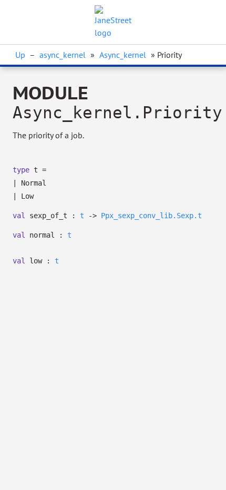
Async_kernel (122, 54)
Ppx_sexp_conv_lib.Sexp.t (151, 215)
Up (20, 54)
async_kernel (62, 54)
